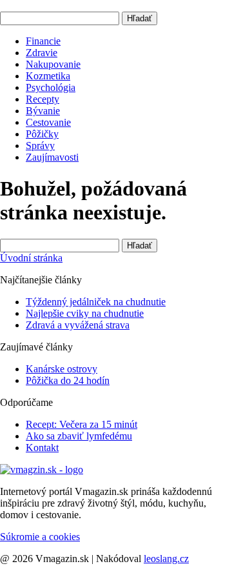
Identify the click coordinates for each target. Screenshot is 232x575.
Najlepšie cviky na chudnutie (85, 313)
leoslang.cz (166, 558)
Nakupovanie (53, 64)
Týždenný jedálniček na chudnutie (96, 301)
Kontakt (42, 447)
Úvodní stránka (31, 257)
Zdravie (41, 52)
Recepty (42, 99)
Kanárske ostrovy (61, 368)
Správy (40, 145)
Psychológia (50, 87)
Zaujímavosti (52, 157)
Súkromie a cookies (40, 536)
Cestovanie (48, 122)
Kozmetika (48, 75)
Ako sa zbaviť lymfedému (79, 435)
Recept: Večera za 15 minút (81, 424)
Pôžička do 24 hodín (68, 380)
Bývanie (43, 110)
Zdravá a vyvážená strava (78, 324)
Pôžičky (42, 133)
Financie (43, 40)
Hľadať (139, 18)
